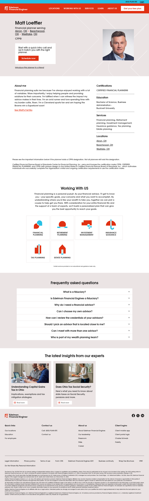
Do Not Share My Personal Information (20, 466)
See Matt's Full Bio (23, 110)
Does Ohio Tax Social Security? (73, 387)
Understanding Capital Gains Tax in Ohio (28, 388)
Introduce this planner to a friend (29, 67)
